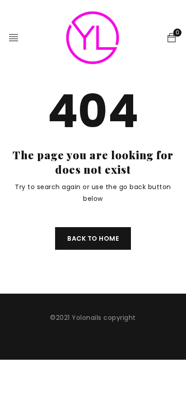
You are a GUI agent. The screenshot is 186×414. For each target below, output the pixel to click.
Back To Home (93, 238)
